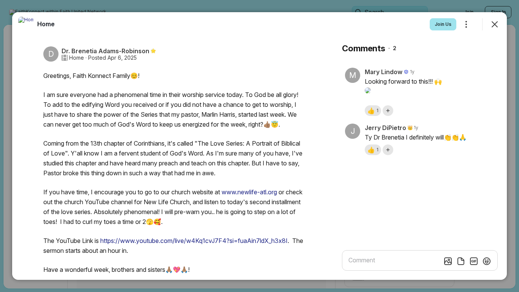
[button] (373, 110)
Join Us (443, 24)
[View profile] (25, 24)
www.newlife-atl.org (249, 192)
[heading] (46, 24)
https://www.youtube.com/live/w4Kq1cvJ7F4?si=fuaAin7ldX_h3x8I (194, 240)
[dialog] (259, 146)
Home (76, 58)
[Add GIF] (474, 261)
